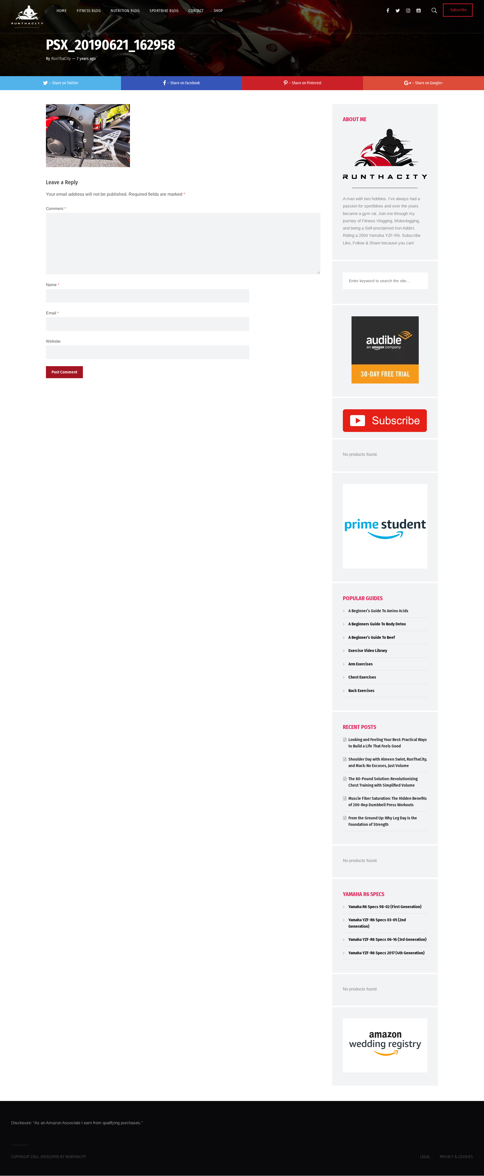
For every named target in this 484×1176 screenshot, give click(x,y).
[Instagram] (408, 10)
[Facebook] (387, 10)
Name (52, 284)
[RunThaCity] (27, 16)
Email (52, 313)
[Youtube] (418, 10)
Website (53, 341)
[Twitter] (397, 10)
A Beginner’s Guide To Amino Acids (378, 610)
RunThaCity (61, 58)
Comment (56, 208)
